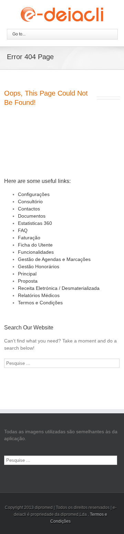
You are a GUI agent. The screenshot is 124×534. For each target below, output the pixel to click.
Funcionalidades (36, 252)
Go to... (18, 34)
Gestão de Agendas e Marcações (54, 259)
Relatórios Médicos (39, 295)
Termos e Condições (40, 302)
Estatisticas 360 (35, 223)
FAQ (23, 230)
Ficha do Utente (35, 245)
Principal (27, 273)
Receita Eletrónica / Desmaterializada (59, 288)
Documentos (31, 216)
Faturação (29, 237)
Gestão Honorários (38, 266)
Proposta (28, 281)
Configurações (34, 194)
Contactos (29, 208)
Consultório (30, 201)
